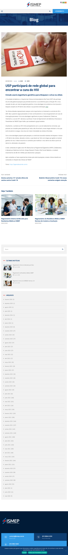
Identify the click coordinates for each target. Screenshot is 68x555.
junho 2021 (7, 445)
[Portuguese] (63, 2)
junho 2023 (7, 350)
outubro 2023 (8, 335)
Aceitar (24, 552)
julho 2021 (7, 441)
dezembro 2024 (9, 315)
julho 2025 (7, 311)
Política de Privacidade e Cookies (37, 552)
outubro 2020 (8, 476)
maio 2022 (7, 401)
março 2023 (8, 362)
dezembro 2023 (9, 327)
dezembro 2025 (9, 303)
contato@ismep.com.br (16, 536)
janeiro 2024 (8, 323)
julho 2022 (7, 394)
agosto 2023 (8, 343)
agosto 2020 (8, 484)
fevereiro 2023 (8, 366)
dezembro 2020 (9, 468)
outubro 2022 (8, 382)
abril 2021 (7, 453)
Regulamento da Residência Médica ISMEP (23, 273)
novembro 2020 (9, 472)
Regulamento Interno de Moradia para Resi (23, 265)
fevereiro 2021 (8, 460)
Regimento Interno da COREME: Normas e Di (23, 281)
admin (21, 81)
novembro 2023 (9, 331)
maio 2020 (7, 496)
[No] (66, 550)
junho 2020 (7, 492)
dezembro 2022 (9, 374)
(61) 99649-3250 (47, 536)
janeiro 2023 (8, 370)
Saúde (28, 81)
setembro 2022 (9, 386)
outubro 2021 (8, 429)
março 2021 (8, 457)
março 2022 (8, 409)
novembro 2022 (9, 378)
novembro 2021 (9, 425)
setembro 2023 (9, 339)
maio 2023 (7, 354)
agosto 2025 (8, 307)
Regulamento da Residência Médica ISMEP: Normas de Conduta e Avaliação (50, 219)
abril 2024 (7, 319)
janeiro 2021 (8, 464)
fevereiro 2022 (8, 413)
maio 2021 (7, 449)
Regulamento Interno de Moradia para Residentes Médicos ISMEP (14, 219)
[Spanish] (66, 2)
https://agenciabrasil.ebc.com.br (18, 164)
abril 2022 (7, 405)
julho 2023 (7, 346)
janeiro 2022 (8, 417)
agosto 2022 (8, 390)
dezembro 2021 (9, 421)
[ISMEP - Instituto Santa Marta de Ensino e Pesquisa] (34, 4)
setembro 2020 (9, 480)
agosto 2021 (8, 437)
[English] (61, 2)
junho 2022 (7, 398)
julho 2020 (7, 488)
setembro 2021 (9, 433)
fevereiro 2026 (8, 299)
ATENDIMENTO (59, 11)
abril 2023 (7, 358)
